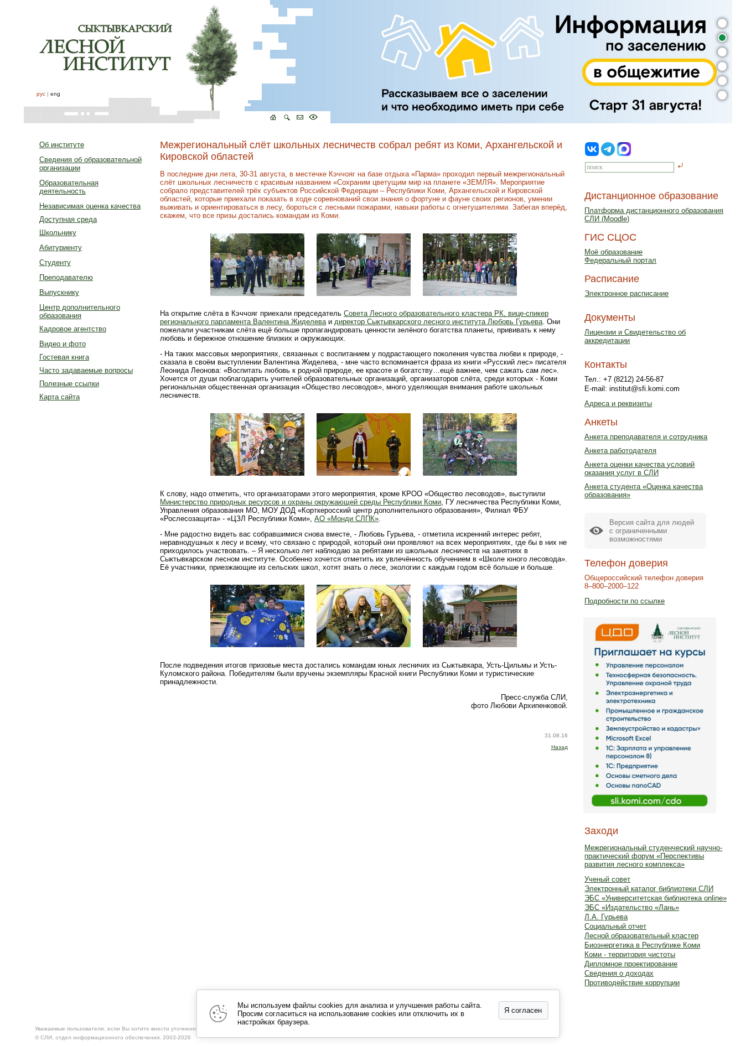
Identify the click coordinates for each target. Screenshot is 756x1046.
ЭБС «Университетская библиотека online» (655, 898)
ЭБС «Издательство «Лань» (631, 907)
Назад (559, 747)
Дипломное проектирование (630, 964)
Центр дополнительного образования (79, 311)
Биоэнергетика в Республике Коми (642, 945)
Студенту (55, 262)
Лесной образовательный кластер (641, 935)
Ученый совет (607, 879)
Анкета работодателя (620, 450)
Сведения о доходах (619, 973)
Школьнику (57, 232)
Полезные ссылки (69, 383)
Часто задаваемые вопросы (86, 370)
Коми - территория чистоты (629, 954)
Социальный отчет (615, 926)
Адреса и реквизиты (618, 403)
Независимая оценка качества (90, 206)
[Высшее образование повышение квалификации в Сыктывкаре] (177, 61)
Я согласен (523, 1010)
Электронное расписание (626, 293)
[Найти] (680, 166)
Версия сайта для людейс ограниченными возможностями (651, 530)
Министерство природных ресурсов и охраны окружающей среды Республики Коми (300, 502)
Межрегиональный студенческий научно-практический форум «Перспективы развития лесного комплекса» (653, 856)
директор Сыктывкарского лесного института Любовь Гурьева (438, 322)
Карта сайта (59, 397)
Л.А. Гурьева (606, 917)
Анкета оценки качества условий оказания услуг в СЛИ (639, 468)
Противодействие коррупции (632, 983)
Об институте (61, 144)
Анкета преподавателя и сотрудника (645, 437)
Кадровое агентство (72, 329)
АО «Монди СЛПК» (346, 518)
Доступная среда (68, 219)
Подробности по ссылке (624, 601)
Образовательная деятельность (69, 187)
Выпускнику (59, 292)
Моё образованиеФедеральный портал (620, 256)
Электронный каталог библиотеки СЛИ (648, 888)
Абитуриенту (60, 247)
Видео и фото (62, 344)
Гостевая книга (64, 357)
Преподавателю (66, 277)
